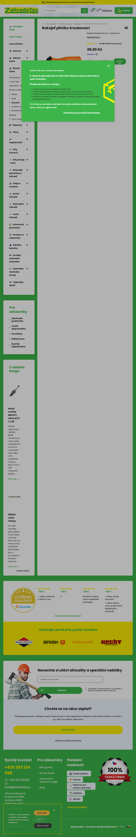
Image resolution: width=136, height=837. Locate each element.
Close (108, 65)
